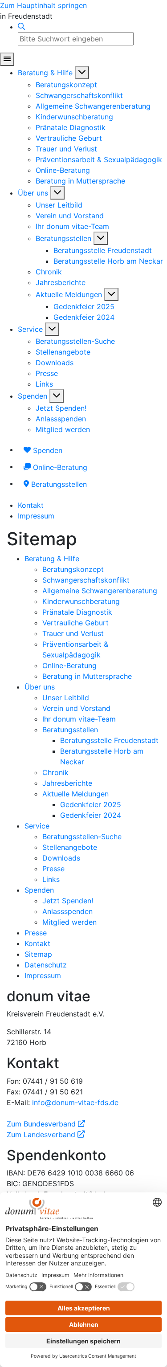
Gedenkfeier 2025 (83, 306)
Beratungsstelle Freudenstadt (102, 250)
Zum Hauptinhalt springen (43, 5)
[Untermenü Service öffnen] (52, 329)
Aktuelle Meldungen (69, 294)
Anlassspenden (61, 418)
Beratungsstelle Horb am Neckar (108, 261)
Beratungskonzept (66, 84)
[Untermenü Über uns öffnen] (57, 193)
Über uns (33, 192)
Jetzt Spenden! (61, 408)
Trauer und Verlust (66, 148)
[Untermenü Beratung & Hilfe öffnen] (82, 72)
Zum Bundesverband (46, 1123)
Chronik (49, 271)
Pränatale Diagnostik (71, 127)
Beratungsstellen (63, 238)
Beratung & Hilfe (45, 72)
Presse (47, 373)
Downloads (54, 362)
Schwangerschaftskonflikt (79, 95)
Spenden (32, 396)
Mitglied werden (63, 429)
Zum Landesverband (46, 1134)
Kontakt (31, 505)
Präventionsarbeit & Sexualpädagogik (99, 159)
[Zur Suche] (21, 26)
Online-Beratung (63, 170)
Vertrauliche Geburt (69, 138)
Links (44, 383)
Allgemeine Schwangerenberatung (93, 106)
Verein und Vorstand (70, 215)
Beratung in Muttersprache (80, 180)
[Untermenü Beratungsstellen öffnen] (101, 238)
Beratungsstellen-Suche (75, 341)
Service (30, 329)
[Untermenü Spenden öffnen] (56, 396)
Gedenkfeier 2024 (83, 317)
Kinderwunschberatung (74, 116)
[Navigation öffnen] (7, 59)
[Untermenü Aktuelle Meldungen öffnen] (111, 294)
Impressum (36, 515)
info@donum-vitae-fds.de (75, 1102)
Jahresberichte (61, 282)
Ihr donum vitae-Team (72, 226)
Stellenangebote (63, 351)
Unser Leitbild (59, 204)
